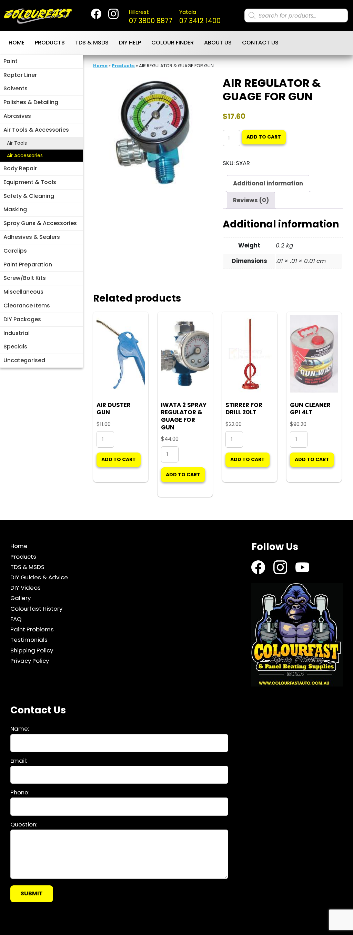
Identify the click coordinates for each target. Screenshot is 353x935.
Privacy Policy (29, 661)
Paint (10, 61)
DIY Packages (22, 319)
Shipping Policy (31, 650)
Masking (15, 209)
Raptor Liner (20, 75)
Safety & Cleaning (28, 196)
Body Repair (20, 168)
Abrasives (17, 116)
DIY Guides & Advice (39, 577)
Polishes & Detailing (30, 102)
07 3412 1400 (200, 17)
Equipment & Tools (29, 182)
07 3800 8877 (150, 17)
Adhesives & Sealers (31, 237)
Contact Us (260, 43)
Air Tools (17, 143)
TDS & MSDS (92, 43)
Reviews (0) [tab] (251, 200)
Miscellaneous (23, 292)
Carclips (15, 251)
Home (16, 43)
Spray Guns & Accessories (40, 223)
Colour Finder (172, 43)
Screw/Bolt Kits (24, 278)
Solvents (15, 88)
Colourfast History (36, 608)
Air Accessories (25, 155)
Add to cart (263, 136)
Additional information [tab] (268, 183)
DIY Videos (25, 587)
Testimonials (29, 640)
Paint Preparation (27, 264)
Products (50, 43)
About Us (218, 43)
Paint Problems (32, 629)
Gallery (20, 598)
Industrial (16, 333)
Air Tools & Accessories (36, 130)
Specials (15, 346)
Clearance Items (26, 305)
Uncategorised (24, 360)
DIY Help (130, 43)
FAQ (15, 619)
